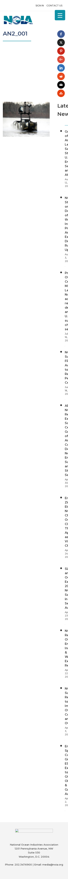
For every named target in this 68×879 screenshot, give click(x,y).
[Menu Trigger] (60, 15)
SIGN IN (40, 5)
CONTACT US (54, 5)
